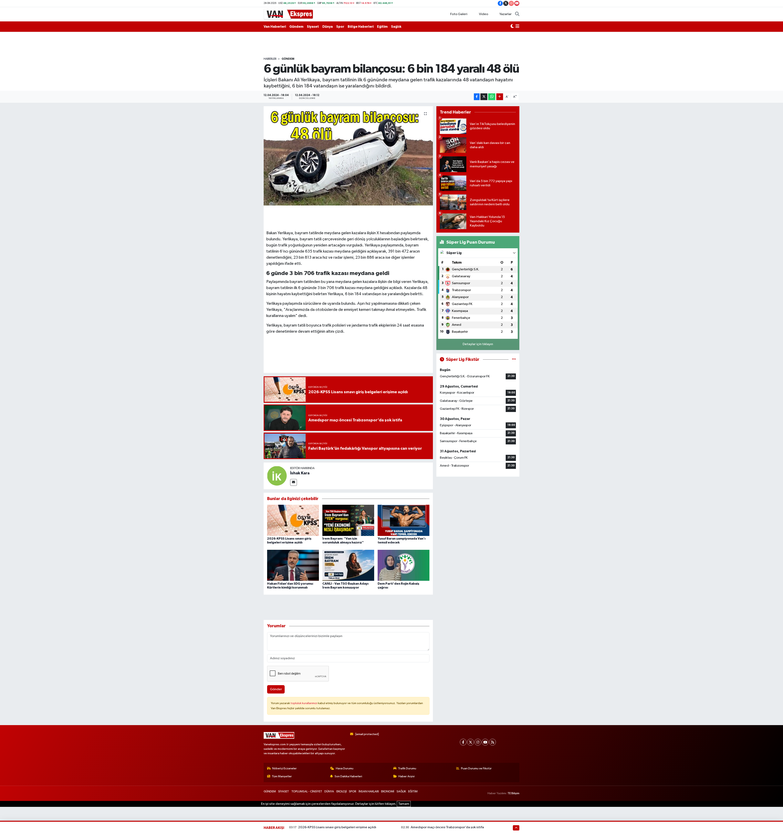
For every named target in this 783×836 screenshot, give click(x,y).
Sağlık (396, 26)
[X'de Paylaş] (483, 96)
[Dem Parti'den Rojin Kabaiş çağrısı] (403, 565)
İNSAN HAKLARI (369, 791)
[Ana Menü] (517, 26)
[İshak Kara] (277, 475)
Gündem (296, 26)
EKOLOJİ (341, 791)
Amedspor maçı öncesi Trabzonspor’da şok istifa (447, 827)
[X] (470, 742)
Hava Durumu (344, 768)
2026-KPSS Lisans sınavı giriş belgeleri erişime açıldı (337, 827)
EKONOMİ (387, 791)
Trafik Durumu (407, 768)
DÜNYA (329, 791)
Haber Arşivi (406, 776)
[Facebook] (463, 742)
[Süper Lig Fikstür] (514, 359)
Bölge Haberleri (361, 26)
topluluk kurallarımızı (304, 703)
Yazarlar (505, 14)
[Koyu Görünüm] (512, 26)
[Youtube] (485, 742)
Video (483, 14)
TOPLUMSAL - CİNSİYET (306, 791)
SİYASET (283, 791)
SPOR (352, 791)
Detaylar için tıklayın (478, 344)
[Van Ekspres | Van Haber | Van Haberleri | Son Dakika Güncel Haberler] (288, 14)
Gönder (276, 689)
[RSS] (492, 742)
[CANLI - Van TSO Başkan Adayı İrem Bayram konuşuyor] (348, 565)
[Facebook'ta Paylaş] (477, 96)
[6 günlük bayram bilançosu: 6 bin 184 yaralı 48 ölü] (348, 155)
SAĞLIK (401, 791)
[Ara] (517, 14)
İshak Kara (300, 473)
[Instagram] (477, 742)
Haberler (270, 58)
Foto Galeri (458, 14)
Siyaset (313, 26)
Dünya (327, 26)
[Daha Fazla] (499, 96)
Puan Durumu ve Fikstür (476, 768)
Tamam (403, 804)
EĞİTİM (413, 791)
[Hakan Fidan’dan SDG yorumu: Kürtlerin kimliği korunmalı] (293, 565)
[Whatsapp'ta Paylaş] (491, 96)
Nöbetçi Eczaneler (284, 768)
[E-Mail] (293, 482)
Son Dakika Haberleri (348, 776)
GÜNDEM (288, 58)
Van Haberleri (275, 26)
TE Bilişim (513, 793)
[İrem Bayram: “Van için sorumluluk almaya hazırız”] (348, 520)
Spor (340, 26)
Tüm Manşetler (282, 776)
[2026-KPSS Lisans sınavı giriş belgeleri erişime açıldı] (293, 520)
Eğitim (382, 26)
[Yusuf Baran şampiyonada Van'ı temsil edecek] (403, 520)
